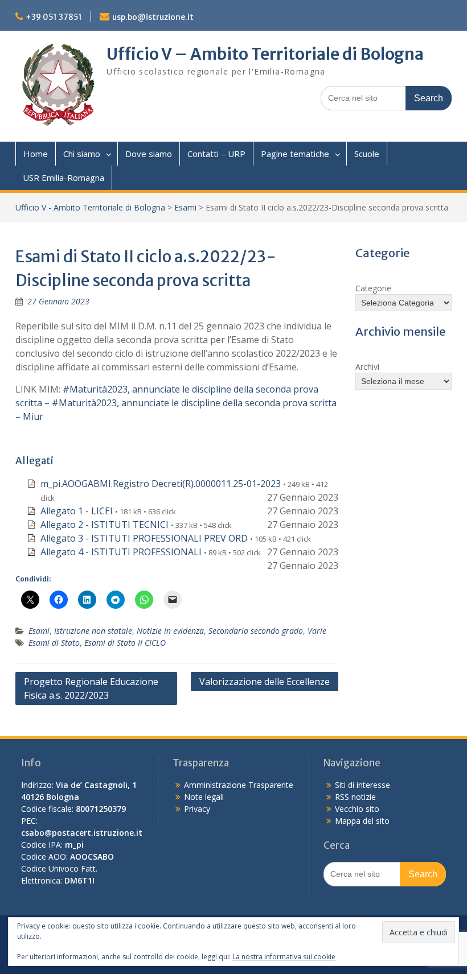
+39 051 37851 (54, 17)
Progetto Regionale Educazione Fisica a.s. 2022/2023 (91, 688)
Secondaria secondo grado (255, 630)
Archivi (367, 366)
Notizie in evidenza (170, 630)
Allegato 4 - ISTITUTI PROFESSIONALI (121, 552)
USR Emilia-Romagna (63, 177)
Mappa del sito (362, 820)
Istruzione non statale (93, 630)
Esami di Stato (54, 642)
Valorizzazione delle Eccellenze (264, 681)
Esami (185, 207)
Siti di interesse (362, 784)
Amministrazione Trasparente (238, 784)
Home (35, 153)
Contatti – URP (216, 153)
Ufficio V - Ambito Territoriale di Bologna (90, 207)
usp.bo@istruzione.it (153, 17)
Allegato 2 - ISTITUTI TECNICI (104, 524)
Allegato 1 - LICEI (76, 511)
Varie (317, 630)
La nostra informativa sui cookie (283, 956)
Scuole (366, 153)
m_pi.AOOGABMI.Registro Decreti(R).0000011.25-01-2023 (160, 483)
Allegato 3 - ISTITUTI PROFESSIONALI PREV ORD (144, 538)
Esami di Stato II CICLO (125, 642)
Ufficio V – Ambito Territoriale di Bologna (265, 54)
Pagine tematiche (295, 153)
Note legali (204, 796)
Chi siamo (81, 153)
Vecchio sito (357, 808)
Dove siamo (148, 153)
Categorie (373, 288)
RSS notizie (355, 796)
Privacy (197, 808)
